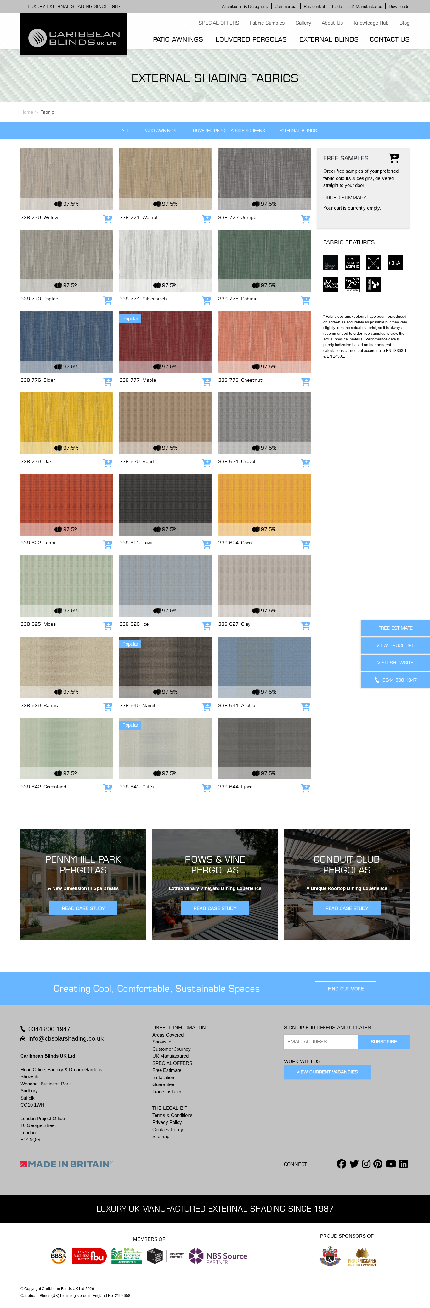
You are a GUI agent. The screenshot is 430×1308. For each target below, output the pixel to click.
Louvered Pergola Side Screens (227, 131)
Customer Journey (171, 1049)
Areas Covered (168, 1035)
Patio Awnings (178, 39)
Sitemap (160, 1136)
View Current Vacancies (327, 1072)
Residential (314, 6)
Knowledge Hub (371, 23)
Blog (404, 23)
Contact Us (390, 39)
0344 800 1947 (49, 1029)
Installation (163, 1077)
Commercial (286, 6)
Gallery (303, 23)
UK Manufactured (365, 6)
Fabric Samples (267, 23)
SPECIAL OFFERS (219, 23)
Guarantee (163, 1084)
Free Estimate (166, 1070)
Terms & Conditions (172, 1115)
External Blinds (329, 39)
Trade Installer (166, 1091)
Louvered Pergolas (251, 39)
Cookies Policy (167, 1129)
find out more (346, 988)
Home (26, 112)
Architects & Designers (245, 6)
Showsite (161, 1041)
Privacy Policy (167, 1122)
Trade (336, 6)
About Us (332, 23)
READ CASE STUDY (83, 908)
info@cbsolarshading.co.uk (66, 1038)
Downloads (399, 6)
